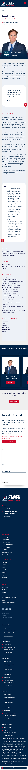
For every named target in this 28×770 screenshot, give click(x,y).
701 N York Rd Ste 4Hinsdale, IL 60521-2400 (9, 681)
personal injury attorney (9, 172)
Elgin (13, 163)
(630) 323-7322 (7, 678)
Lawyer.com (6, 329)
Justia (5, 325)
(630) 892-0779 (7, 645)
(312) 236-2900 (7, 506)
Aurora (10, 163)
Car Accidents (5, 540)
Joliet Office (5, 691)
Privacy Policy (5, 613)
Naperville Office (7, 708)
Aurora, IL (4, 562)
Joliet (16, 163)
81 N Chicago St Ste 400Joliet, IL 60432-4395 (9, 698)
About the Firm (6, 587)
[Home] (14, 497)
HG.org (5, 332)
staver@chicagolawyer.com (11, 509)
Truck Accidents (6, 542)
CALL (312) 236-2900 (9, 441)
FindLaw (5, 321)
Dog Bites (4, 550)
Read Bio (10, 382)
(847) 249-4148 (7, 727)
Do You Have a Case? (7, 595)
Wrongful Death (6, 547)
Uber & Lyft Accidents (7, 545)
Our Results (5, 590)
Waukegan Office (7, 724)
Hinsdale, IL (5, 570)
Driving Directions (8, 636)
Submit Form (5, 482)
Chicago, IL (4, 565)
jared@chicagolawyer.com (10, 22)
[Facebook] (3, 609)
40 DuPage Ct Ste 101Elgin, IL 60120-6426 (9, 665)
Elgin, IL (4, 567)
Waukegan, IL (5, 577)
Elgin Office (5, 658)
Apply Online (14, 401)
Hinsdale (4, 165)
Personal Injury (5, 9)
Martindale (6, 327)
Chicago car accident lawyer (18, 170)
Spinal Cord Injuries (7, 552)
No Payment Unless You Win (9, 598)
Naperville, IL (5, 575)
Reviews (4, 592)
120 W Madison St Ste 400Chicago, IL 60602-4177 (10, 512)
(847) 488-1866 (7, 661)
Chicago (16, 165)
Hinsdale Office (6, 675)
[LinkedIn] (6, 609)
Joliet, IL (4, 572)
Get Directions (7, 516)
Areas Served (5, 580)
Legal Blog (4, 600)
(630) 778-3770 (7, 711)
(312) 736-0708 (6, 24)
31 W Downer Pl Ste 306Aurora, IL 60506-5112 (9, 648)
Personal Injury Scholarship (8, 603)
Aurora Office (6, 642)
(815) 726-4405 (7, 694)
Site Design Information (7, 618)
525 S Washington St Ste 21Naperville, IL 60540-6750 (10, 715)
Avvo (4, 323)
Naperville (20, 163)
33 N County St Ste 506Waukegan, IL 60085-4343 (10, 731)
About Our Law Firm (14, 9)
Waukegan (9, 165)
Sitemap (4, 616)
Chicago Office (6, 625)
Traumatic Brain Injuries (7, 555)
